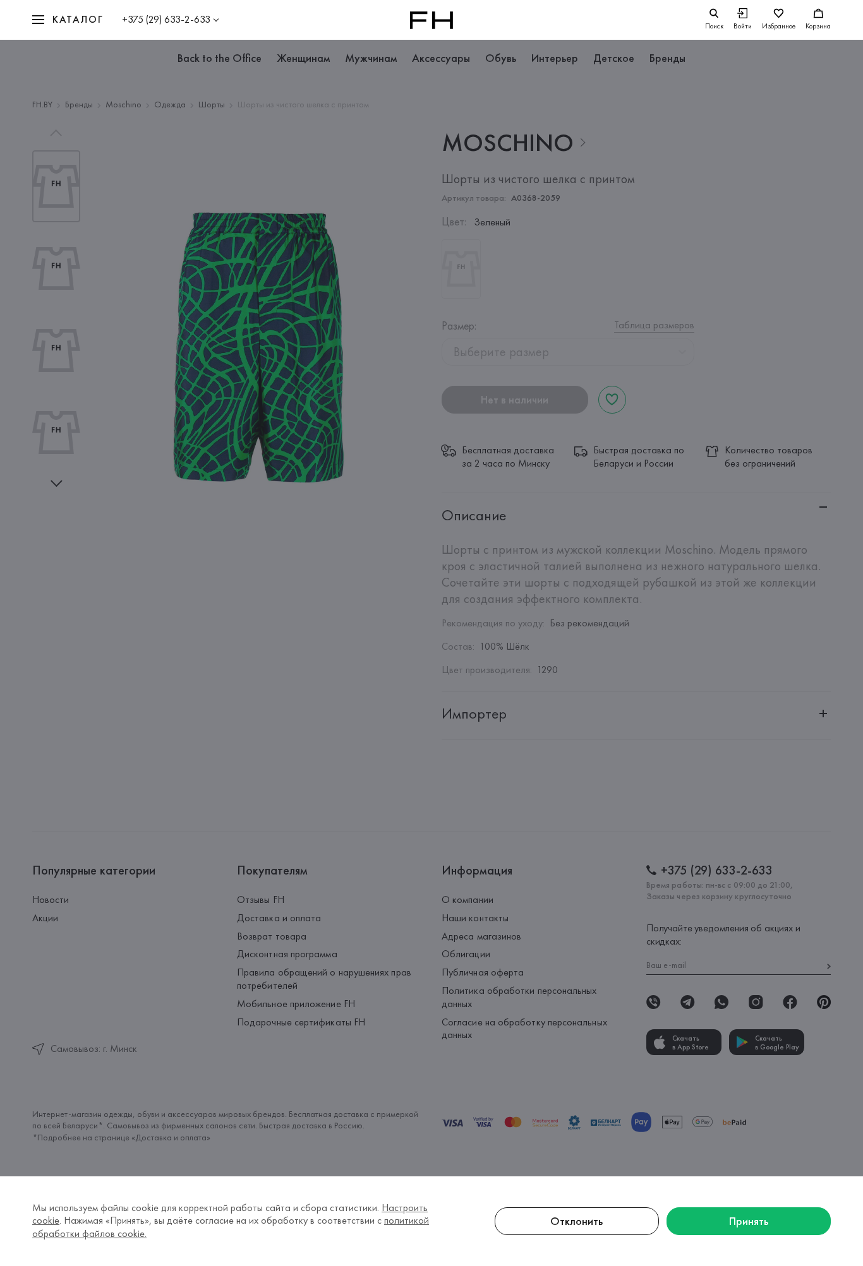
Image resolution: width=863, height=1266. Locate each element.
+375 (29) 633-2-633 (166, 19)
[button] (67, 20)
